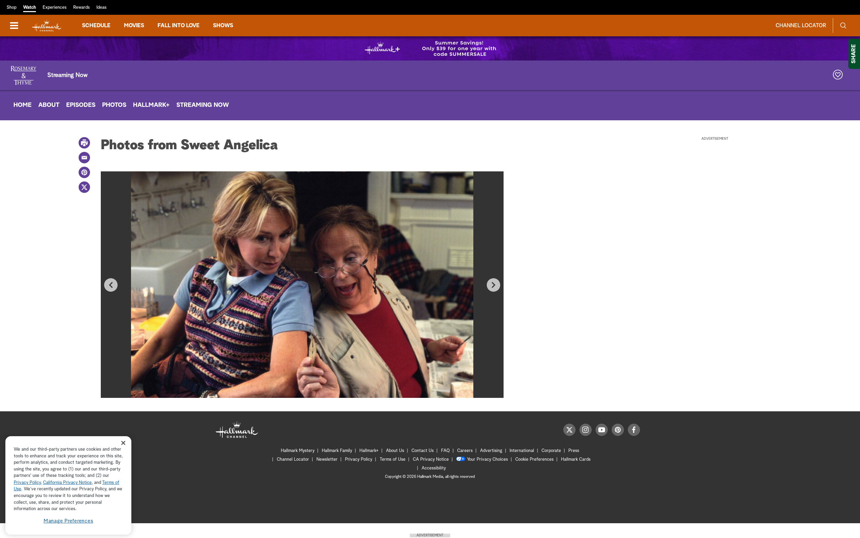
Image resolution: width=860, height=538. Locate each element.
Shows (223, 25)
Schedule (96, 25)
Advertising (491, 451)
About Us (395, 451)
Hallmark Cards (576, 459)
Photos (114, 105)
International (522, 451)
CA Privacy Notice (431, 459)
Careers (465, 451)
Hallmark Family (337, 451)
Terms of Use (392, 459)
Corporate (551, 451)
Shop (11, 7)
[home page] (47, 26)
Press (573, 451)
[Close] (123, 443)
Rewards (81, 7)
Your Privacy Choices (487, 459)
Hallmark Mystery (297, 451)
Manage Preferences (68, 521)
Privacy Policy (358, 459)
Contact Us (423, 451)
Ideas (101, 7)
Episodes (80, 105)
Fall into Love (179, 25)
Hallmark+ (151, 105)
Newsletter (327, 459)
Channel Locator (801, 25)
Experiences (55, 7)
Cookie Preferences (534, 459)
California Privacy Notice (67, 483)
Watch (29, 7)
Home (22, 105)
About (48, 105)
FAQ (445, 451)
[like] (838, 75)
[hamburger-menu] (14, 26)
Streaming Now (202, 105)
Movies (134, 25)
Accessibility (434, 468)
